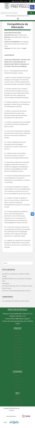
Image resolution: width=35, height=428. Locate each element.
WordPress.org (17, 404)
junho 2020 (17, 363)
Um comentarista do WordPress (11, 301)
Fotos (17, 378)
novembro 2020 (17, 347)
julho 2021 (17, 332)
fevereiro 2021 (17, 341)
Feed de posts (17, 399)
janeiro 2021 (17, 344)
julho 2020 (17, 360)
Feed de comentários (17, 402)
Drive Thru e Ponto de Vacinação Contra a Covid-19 (16, 290)
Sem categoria (17, 388)
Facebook (30, 1)
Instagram (33, 1)
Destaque (17, 375)
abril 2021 (17, 335)
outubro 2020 (17, 351)
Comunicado (5, 283)
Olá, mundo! (25, 301)
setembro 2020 (17, 354)
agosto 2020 (17, 357)
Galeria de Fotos (17, 381)
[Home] (18, 6)
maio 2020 (17, 366)
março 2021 (17, 338)
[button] (32, 7)
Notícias (17, 385)
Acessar (17, 397)
